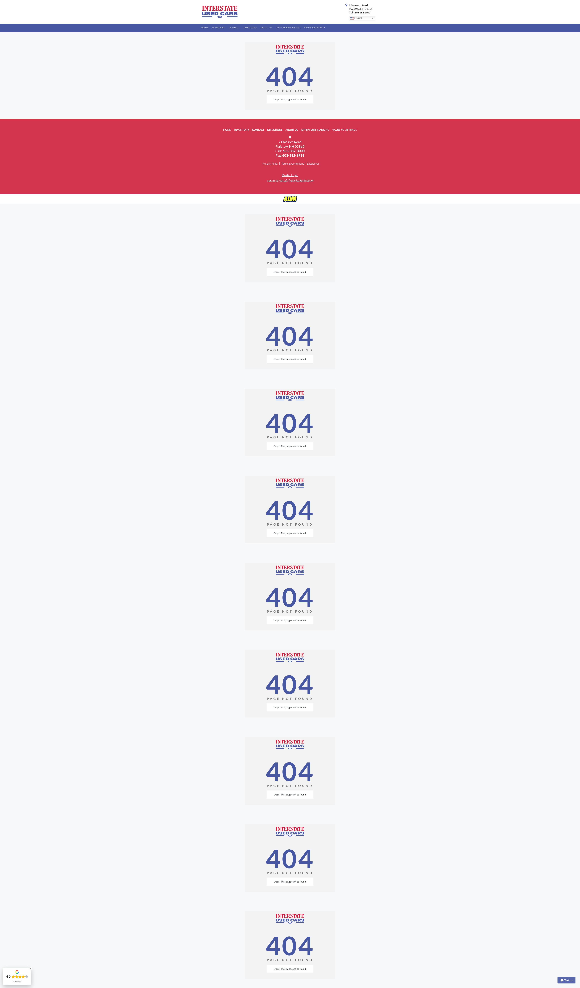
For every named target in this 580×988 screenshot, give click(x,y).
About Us (291, 129)
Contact (258, 129)
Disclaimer (313, 163)
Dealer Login (290, 175)
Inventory (241, 129)
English (358, 18)
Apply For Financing (315, 129)
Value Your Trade (344, 129)
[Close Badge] (30, 968)
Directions (274, 129)
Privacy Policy (270, 163)
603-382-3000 (362, 12)
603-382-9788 (293, 155)
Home (227, 129)
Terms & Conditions (292, 163)
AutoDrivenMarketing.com (296, 180)
